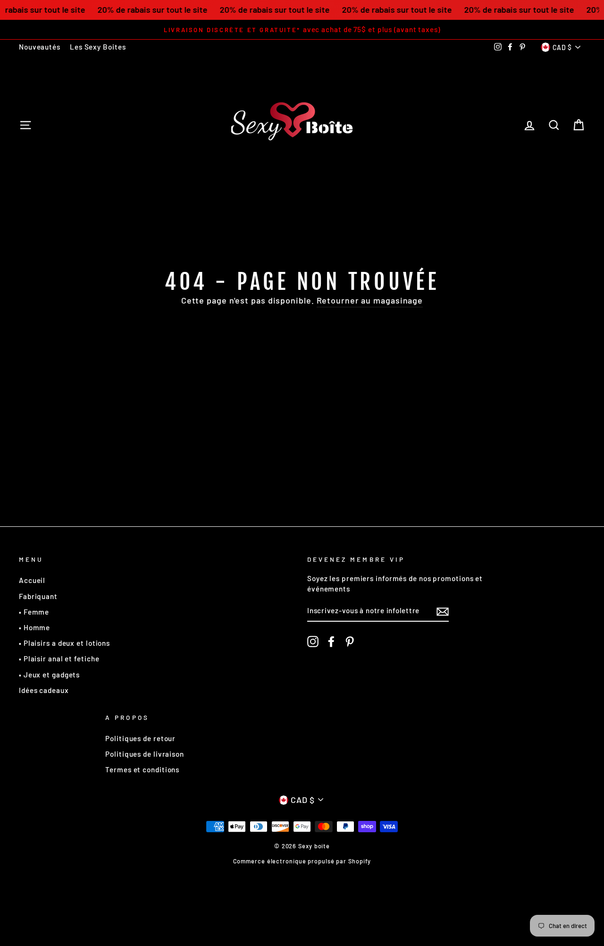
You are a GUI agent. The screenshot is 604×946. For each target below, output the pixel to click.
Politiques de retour (140, 738)
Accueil (32, 580)
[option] (302, 29)
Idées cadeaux (44, 690)
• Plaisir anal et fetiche (59, 658)
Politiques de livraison (144, 754)
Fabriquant (38, 596)
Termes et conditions (142, 769)
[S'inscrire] (442, 611)
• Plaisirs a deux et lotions (64, 643)
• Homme (34, 627)
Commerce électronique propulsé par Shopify (302, 861)
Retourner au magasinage (370, 300)
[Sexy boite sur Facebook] (331, 641)
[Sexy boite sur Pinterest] (349, 641)
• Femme (34, 612)
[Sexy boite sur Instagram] (313, 641)
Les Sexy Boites (98, 46)
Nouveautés (39, 46)
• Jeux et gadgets (49, 674)
